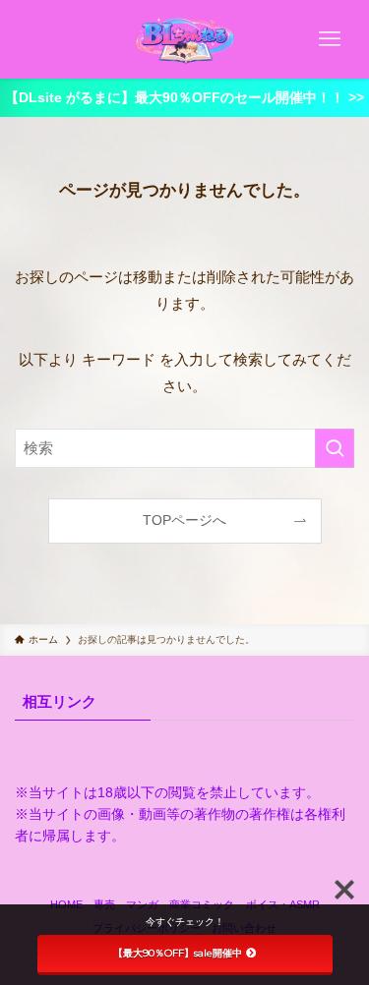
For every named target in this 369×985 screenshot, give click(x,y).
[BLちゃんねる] (184, 39)
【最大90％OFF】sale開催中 (177, 953)
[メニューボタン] (329, 39)
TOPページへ (184, 520)
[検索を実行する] (334, 448)
